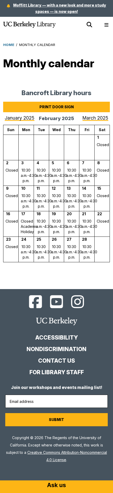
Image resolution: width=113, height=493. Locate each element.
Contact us (56, 360)
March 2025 (95, 118)
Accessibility (56, 337)
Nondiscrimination (56, 349)
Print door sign (56, 107)
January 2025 (19, 118)
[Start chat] (56, 485)
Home (8, 45)
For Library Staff (56, 372)
